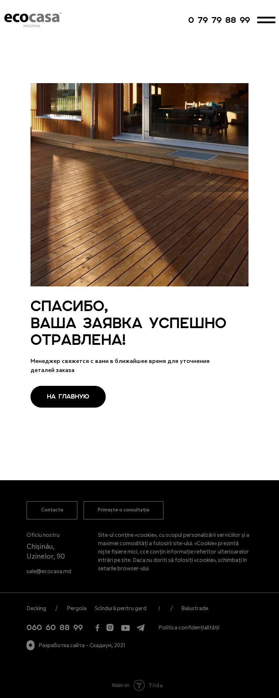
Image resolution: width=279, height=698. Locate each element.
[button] (123, 510)
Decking (36, 608)
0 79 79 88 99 (219, 20)
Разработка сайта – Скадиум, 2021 (82, 645)
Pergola (76, 608)
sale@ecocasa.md (49, 571)
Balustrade (194, 608)
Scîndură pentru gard (120, 608)
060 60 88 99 (55, 627)
